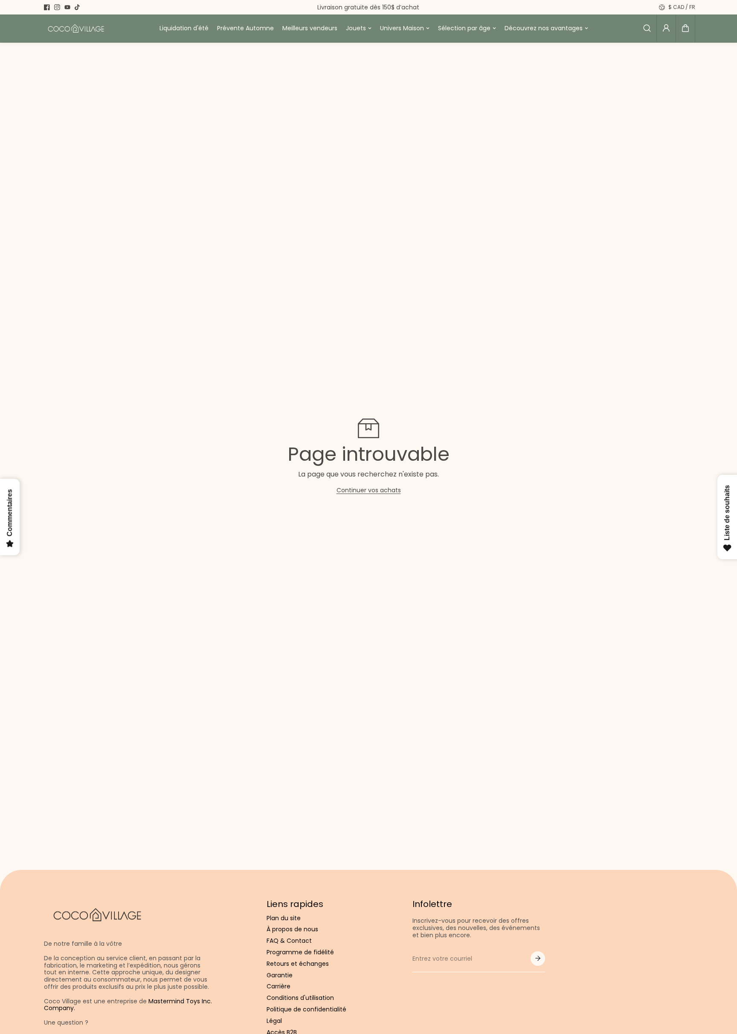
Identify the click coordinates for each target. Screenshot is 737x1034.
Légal (274, 1021)
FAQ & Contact (289, 940)
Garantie (280, 975)
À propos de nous (292, 929)
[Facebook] (47, 7)
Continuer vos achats (369, 490)
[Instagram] (57, 7)
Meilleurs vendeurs (309, 28)
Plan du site (284, 918)
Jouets (356, 28)
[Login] (666, 28)
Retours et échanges (298, 964)
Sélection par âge (464, 28)
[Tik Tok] (78, 7)
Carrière (278, 986)
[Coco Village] (76, 28)
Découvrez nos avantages (544, 28)
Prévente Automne (245, 28)
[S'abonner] (538, 958)
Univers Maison (402, 28)
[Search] (647, 28)
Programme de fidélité (300, 952)
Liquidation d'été (184, 28)
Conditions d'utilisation (300, 998)
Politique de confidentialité (306, 1009)
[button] (685, 28)
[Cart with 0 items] (685, 28)
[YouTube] (67, 7)
